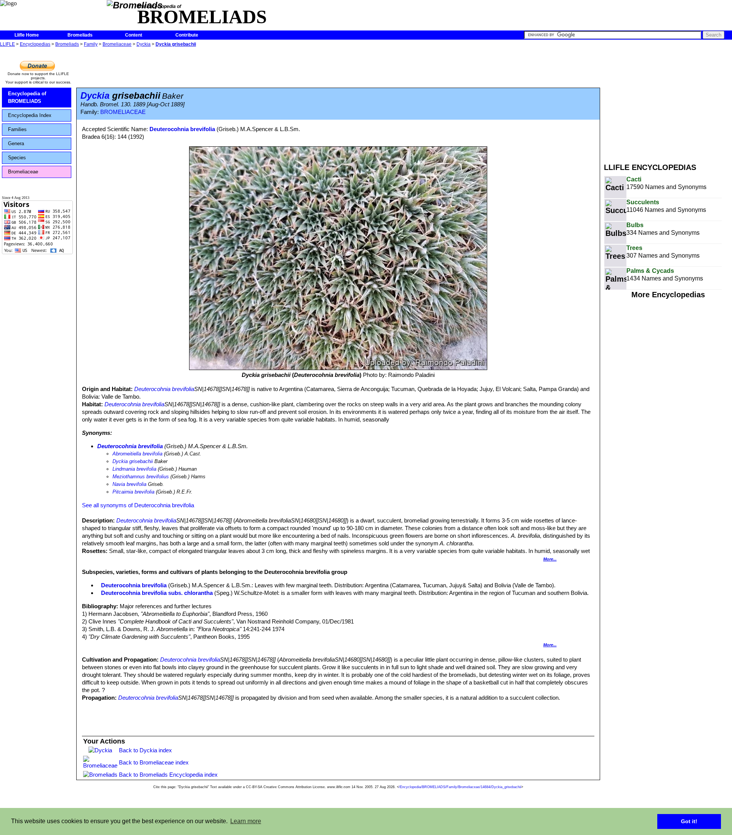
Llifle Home (26, 35)
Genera (16, 143)
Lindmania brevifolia (134, 469)
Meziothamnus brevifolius (140, 476)
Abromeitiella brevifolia (137, 454)
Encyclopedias (35, 44)
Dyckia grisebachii (176, 44)
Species (17, 157)
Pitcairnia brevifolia (133, 492)
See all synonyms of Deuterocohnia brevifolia (138, 505)
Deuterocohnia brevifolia (182, 129)
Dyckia (143, 44)
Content (133, 35)
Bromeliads (80, 35)
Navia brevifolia (129, 484)
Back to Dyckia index (145, 750)
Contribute (186, 35)
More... (550, 559)
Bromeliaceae (117, 44)
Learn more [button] (245, 821)
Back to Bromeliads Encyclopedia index (168, 774)
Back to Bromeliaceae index (154, 762)
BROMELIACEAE (123, 112)
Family (91, 44)
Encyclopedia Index (29, 115)
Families (17, 129)
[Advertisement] (668, 102)
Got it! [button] (689, 821)
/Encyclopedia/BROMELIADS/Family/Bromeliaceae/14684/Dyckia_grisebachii (460, 787)
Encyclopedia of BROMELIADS (27, 97)
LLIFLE (7, 44)
